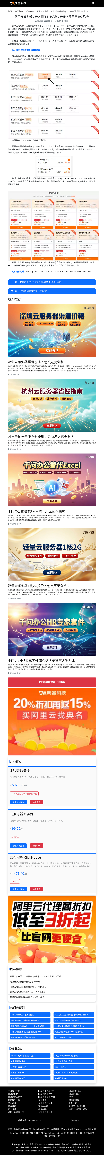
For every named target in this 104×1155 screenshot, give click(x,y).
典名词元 (78, 1150)
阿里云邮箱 (13, 1094)
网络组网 (12, 1106)
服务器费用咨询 (61, 1078)
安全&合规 (43, 1106)
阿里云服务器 (18, 26)
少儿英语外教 (18, 1150)
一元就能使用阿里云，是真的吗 (33, 291)
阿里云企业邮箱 (32, 1147)
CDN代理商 (18, 1147)
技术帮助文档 (14, 1091)
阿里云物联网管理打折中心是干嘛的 (69, 1032)
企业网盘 (55, 1150)
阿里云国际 (74, 1100)
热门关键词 (17, 1007)
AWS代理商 (71, 1147)
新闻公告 (30, 11)
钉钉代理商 (60, 1144)
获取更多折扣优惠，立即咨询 (52, 682)
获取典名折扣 (18, 802)
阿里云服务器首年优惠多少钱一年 (25, 981)
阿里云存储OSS (45, 1094)
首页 (10, 11)
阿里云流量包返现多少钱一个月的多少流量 (28, 1026)
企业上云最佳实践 (46, 1103)
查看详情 (36, 802)
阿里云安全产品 (15, 1097)
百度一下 (39, 1144)
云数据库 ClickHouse (25, 857)
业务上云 (73, 1103)
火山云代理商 (67, 1150)
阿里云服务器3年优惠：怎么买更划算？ (28, 992)
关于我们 (19, 11)
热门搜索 (16, 1048)
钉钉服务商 (49, 1144)
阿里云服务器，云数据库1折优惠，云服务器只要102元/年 (36, 976)
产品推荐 (16, 761)
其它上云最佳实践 (46, 1112)
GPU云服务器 (20, 770)
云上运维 (12, 1109)
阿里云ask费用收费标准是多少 (23, 1037)
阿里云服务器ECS (46, 1091)
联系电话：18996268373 (29, 1120)
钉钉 (71, 1097)
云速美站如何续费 (18, 1078)
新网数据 (61, 1147)
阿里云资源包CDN (46, 1097)
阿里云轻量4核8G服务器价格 (22, 1014)
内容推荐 (16, 969)
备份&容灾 (43, 1109)
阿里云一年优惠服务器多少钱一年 (68, 1020)
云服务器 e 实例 (21, 814)
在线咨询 (75, 1120)
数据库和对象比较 (18, 1072)
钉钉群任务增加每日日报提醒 (66, 1072)
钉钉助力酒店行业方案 (63, 1061)
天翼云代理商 (27, 1144)
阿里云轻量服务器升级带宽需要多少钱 (26, 1032)
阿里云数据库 (75, 1091)
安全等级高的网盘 (18, 1061)
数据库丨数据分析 (77, 1106)
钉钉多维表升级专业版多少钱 (66, 1055)
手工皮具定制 (83, 1147)
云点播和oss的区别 (18, 1067)
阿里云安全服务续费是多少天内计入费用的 (71, 1014)
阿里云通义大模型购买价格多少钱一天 (70, 1026)
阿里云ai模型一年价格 (63, 1037)
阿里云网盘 (74, 1094)
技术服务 (42, 1100)
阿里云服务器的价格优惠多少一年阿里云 (28, 986)
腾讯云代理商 (44, 1150)
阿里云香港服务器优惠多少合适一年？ (27, 997)
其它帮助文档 (14, 1100)
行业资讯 (12, 1103)
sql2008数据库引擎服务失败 (22, 1055)
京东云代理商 (31, 1150)
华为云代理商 (72, 1144)
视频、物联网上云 (16, 1112)
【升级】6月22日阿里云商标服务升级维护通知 (40, 282)
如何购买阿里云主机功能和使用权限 (25, 1020)
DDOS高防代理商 (48, 1147)
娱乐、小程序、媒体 (78, 1109)
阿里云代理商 (85, 1144)
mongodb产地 (60, 1067)
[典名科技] (18, 3)
